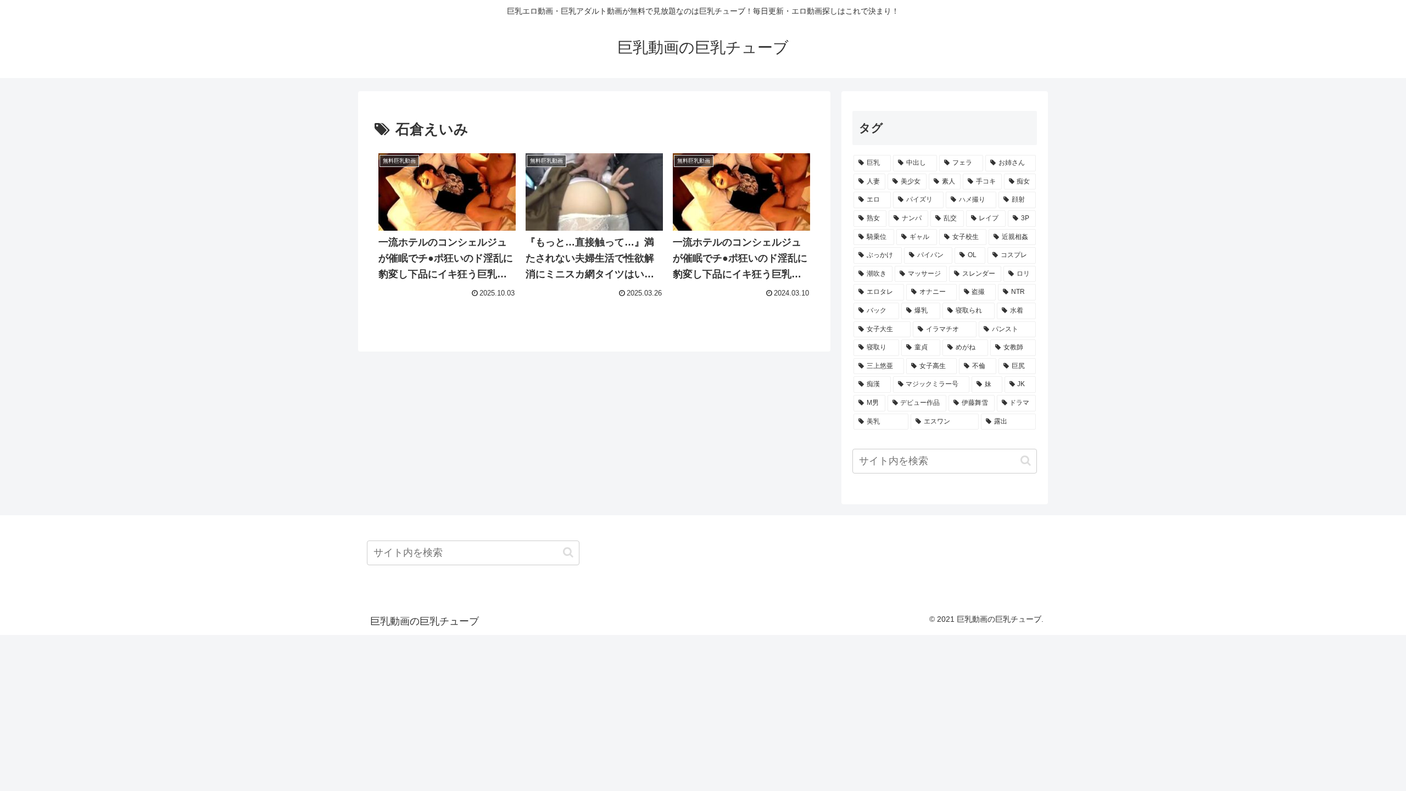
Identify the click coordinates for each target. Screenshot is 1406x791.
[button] (1025, 460)
